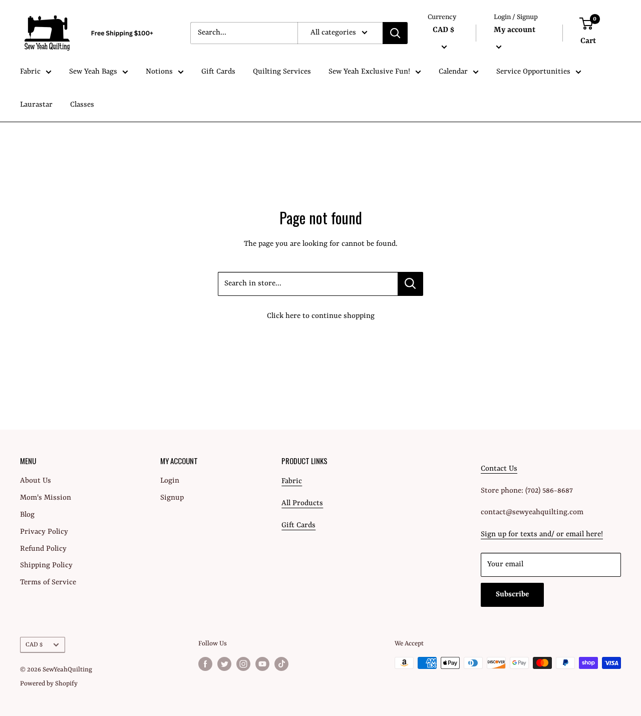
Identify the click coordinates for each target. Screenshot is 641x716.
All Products (302, 503)
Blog (27, 515)
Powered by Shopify (49, 683)
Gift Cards (218, 72)
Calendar (453, 72)
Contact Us (499, 469)
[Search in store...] (410, 284)
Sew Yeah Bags (93, 72)
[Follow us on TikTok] (281, 664)
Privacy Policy (44, 532)
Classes (82, 105)
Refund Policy (43, 549)
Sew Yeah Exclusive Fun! (369, 72)
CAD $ (34, 644)
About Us (35, 481)
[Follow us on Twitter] (224, 664)
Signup (172, 498)
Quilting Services (282, 72)
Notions (159, 72)
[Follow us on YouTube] (262, 664)
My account (514, 30)
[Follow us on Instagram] (243, 664)
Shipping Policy (46, 565)
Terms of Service (48, 582)
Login (169, 481)
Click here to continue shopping (321, 316)
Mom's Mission (45, 498)
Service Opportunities (533, 72)
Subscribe (512, 594)
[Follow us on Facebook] (205, 664)
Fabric (30, 72)
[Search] (395, 33)
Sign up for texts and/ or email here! (542, 534)
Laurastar (36, 105)
